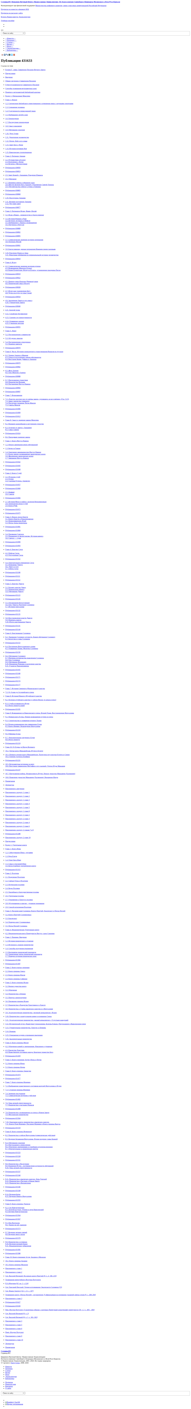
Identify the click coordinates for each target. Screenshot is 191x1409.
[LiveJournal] (7, 54)
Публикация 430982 (12, 367)
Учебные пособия (7, 21)
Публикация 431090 (12, 542)
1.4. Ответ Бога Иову (13, 860)
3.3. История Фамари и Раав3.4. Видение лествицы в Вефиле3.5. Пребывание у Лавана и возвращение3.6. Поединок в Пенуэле (21, 222)
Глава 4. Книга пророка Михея (17, 1043)
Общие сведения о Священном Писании (20, 81)
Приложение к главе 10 (14, 1340)
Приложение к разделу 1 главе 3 (17, 800)
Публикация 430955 (12, 327)
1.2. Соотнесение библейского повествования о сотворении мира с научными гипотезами (39, 103)
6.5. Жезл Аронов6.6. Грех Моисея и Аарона (15, 372)
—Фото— (9, 46)
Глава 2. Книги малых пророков (17, 967)
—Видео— (9, 44)
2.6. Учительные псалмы (14, 896)
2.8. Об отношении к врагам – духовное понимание (24, 903)
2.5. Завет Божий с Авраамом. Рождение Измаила (24, 175)
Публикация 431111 (12, 576)
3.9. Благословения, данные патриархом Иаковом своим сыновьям (30, 249)
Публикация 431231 (12, 760)
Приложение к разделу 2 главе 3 (17, 819)
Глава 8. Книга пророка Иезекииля (18, 1132)
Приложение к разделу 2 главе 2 (17, 815)
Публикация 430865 (12, 190)
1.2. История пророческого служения (19, 941)
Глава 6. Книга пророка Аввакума (18, 1071)
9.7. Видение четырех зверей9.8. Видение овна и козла (16, 1233)
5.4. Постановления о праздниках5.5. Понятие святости (18, 343)
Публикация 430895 (12, 236)
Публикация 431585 (12, 1250)
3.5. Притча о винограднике (16, 998)
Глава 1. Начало (11, 100)
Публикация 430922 (12, 278)
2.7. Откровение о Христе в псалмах (19, 900)
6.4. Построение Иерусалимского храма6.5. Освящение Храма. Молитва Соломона (21, 647)
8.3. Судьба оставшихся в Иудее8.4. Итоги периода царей (17, 704)
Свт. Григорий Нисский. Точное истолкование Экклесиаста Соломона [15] (33, 1287)
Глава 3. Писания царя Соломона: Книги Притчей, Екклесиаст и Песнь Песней (35, 911)
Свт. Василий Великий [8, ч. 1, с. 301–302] (21, 1317)
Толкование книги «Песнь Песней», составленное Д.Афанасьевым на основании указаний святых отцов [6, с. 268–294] (50, 1295)
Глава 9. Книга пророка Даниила (17, 1204)
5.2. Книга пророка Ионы (15, 1063)
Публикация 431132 (12, 610)
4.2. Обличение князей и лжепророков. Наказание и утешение (28, 1046)
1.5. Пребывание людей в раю (16, 115)
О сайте (8, 1388)
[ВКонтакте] (5, 54)
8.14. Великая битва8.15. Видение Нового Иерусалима (18, 1195)
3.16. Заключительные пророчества (18, 1039)
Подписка (9, 1382)
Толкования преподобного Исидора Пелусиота (23, 1280)
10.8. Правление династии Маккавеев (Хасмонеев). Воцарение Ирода (31, 777)
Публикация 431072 (12, 509)
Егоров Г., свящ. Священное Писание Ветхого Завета (25, 70)
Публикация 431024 (12, 433)
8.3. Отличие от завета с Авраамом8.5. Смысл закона (18, 429)
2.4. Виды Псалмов (12, 888)
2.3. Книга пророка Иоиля (15, 975)
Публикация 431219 (12, 743)
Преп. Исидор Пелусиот (14, 1332)
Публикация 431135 (12, 614)
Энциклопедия (11, 1376)
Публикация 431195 (12, 709)
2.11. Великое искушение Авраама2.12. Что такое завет (18, 203)
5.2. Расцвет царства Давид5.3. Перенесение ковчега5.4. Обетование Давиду (15, 589)
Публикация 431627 (12, 1302)
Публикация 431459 (12, 1056)
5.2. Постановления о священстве (18, 335)
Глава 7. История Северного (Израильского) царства (25, 688)
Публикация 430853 (12, 171)
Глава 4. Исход (10, 262)
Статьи (8, 1371)
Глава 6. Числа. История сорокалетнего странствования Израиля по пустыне (34, 352)
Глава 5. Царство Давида (14, 584)
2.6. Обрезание (10, 179)
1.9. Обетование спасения (15, 130)
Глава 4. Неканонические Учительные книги (22, 930)
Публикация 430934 (12, 297)
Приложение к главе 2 (13, 1272)
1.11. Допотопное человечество (17, 137)
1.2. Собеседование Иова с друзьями (19, 853)
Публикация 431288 (12, 834)
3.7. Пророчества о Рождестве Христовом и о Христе (25, 1005)
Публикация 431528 (12, 1156)
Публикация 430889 (12, 228)
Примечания (10, 781)
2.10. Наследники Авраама (15, 198)
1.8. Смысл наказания (13, 126)
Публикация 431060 (12, 488)
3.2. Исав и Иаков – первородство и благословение (24, 215)
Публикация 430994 (12, 388)
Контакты (9, 1386)
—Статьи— (9, 42)
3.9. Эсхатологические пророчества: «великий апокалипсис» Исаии (31, 1013)
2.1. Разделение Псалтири (15, 877)
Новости (8, 1367)
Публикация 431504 (12, 1118)
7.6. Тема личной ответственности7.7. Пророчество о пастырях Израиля (19, 1104)
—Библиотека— (11, 50)
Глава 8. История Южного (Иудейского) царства (23, 696)
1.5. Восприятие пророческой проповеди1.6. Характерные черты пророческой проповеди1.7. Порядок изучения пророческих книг (23, 954)
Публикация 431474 (12, 1075)
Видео (7, 1373)
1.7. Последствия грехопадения (17, 122)
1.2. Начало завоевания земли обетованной (21, 445)
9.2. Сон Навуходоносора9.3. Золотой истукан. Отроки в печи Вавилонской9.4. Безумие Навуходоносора (24, 1210)
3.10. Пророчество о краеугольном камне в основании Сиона (28, 1016)
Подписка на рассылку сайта (12, 13)
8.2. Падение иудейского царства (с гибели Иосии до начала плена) (30, 700)
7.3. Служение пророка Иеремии (17, 1090)
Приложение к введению (14, 789)
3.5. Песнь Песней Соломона (16, 926)
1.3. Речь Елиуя (11, 856)
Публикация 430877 (12, 207)
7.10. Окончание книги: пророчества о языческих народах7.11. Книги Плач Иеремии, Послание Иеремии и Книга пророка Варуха (32, 1123)
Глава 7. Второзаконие (13, 395)
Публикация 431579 (12, 1238)
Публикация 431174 (12, 681)
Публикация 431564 (12, 1215)
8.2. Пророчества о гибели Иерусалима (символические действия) (30, 1135)
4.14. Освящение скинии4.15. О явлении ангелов (14, 322)
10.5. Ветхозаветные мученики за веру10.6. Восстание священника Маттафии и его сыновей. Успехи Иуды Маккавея (35, 765)
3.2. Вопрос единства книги (15, 986)
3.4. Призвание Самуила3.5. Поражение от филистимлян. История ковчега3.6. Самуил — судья (24, 536)
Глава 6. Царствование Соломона (18, 633)
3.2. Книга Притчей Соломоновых (18, 915)
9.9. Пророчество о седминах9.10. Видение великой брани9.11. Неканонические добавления (18, 1244)
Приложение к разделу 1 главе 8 (17, 811)
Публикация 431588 (12, 1253)
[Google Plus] (14, 54)
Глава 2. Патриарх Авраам (15, 156)
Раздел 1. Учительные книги (16, 845)
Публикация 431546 (12, 1187)
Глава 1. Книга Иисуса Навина (17, 441)
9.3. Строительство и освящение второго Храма (23, 721)
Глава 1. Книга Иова (13, 849)
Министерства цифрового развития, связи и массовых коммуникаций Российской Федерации (70, 6)
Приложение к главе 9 (13, 1336)
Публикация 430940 (12, 306)
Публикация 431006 (12, 409)
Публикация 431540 (12, 1175)
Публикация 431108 (12, 572)
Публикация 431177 (12, 685)
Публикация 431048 (12, 469)
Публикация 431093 (12, 546)
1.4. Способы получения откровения (19, 948)
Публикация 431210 (12, 730)
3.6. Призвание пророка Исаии (17, 1001)
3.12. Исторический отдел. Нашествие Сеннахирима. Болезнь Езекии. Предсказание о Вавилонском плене (45, 1024)
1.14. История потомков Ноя (16, 149)
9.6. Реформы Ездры (13, 734)
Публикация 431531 (12, 1160)
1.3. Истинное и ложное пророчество (19, 945)
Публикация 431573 (12, 1229)
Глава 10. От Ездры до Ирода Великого (20, 747)
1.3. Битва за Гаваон (12, 448)
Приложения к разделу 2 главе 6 (17, 826)
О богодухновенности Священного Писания (22, 85)
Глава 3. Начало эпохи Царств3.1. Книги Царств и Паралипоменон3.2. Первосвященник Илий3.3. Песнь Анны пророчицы (19, 520)
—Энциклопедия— (12, 48)
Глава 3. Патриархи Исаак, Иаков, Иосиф (20, 211)
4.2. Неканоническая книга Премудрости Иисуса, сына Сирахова (29, 933)
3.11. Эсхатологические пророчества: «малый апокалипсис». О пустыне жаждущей (36, 1020)
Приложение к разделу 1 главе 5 (17, 807)
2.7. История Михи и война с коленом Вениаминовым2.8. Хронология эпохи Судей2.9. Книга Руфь (25, 504)
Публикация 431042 (12, 462)
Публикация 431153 (12, 643)
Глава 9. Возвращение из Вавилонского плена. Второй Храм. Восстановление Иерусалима (39, 713)
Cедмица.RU (6, 1351)
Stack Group (15, 1363)
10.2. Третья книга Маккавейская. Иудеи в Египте (24, 751)
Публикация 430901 (12, 245)
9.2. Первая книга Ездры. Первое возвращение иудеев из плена (29, 717)
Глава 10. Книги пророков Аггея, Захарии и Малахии (25, 1257)
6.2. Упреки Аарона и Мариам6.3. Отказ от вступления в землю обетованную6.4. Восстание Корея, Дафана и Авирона (23, 357)
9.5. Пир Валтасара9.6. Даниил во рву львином (15, 1224)
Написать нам (10, 1384)
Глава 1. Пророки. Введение (16, 937)
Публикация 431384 (12, 960)
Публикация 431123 (12, 595)
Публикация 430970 (12, 348)
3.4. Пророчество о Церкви (15, 994)
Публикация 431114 (12, 580)
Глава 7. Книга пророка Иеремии (17, 1082)
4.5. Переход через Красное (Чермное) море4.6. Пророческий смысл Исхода (21, 282)
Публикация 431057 (12, 485)
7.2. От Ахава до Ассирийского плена (19, 692)
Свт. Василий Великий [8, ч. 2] (17, 1313)
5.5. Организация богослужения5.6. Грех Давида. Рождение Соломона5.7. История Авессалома (19, 605)
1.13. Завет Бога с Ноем (14, 145)
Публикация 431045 (12, 466)
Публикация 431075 (12, 513)
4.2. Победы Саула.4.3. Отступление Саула (14, 554)
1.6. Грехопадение (12, 118)
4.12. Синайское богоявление (16, 314)
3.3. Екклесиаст (11, 918)
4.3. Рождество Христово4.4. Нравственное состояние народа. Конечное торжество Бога (29, 1051)
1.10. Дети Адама (11, 134)
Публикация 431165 (12, 670)
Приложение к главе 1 (13, 1268)
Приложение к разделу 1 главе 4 (17, 804)
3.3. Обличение (11, 990)
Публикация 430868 (12, 194)
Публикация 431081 (12, 527)
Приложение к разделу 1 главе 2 (17, 796)
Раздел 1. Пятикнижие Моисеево (17, 96)
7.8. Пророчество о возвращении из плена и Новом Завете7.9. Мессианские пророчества (27, 1114)
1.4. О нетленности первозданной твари (20, 111)
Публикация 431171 (12, 677)
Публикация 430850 (12, 168)
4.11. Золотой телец (12, 310)
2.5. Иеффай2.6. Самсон (9, 493)
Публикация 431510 (12, 1128)
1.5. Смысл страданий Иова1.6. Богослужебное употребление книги (20, 865)
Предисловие (10, 73)
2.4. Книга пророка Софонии (16, 979)
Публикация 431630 (12, 1306)
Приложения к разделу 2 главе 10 (18, 837)
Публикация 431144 (12, 629)
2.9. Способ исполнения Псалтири (18, 907)
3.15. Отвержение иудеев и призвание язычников (24, 1035)
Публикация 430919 (12, 274)
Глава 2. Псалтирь (12, 873)
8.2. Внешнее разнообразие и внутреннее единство (24, 424)
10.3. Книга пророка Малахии (16, 1265)
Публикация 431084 (12, 530)
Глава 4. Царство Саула (14, 549)
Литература (9, 785)
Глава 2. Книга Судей (13, 473)
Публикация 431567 (12, 1219)
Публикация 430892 (12, 232)
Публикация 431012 (12, 416)
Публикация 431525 (12, 1153)
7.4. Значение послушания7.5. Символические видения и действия (20, 1094)
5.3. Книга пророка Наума (15, 1067)
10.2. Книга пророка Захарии (16, 1261)
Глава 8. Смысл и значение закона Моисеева (22, 420)
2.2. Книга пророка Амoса (15, 971)
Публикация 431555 (12, 1200)
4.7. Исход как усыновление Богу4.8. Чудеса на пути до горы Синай (18, 292)
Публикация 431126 (12, 599)
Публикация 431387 (12, 964)
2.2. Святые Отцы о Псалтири (16, 881)
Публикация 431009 (12, 413)
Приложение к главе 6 (13, 1329)
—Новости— (10, 38)
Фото (7, 1375)
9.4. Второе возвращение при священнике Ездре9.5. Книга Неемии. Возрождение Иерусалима (23, 725)
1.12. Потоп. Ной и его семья (16, 141)
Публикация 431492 (12, 1099)
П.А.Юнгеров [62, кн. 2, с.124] (16, 1283)
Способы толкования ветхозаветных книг (21, 88)
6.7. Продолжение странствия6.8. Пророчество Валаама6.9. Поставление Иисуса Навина (17, 382)
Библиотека (9, 1378)
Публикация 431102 (12, 559)
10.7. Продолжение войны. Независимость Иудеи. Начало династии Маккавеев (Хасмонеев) (40, 774)
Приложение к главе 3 (13, 1298)
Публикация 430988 (12, 376)
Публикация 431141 (12, 626)
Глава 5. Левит (10, 331)
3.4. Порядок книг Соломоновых (17, 922)
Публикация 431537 (12, 1172)
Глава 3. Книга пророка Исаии (16, 983)
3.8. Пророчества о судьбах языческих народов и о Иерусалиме (29, 1009)
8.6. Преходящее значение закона (17, 437)
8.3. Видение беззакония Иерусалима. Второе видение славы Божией (31, 1139)
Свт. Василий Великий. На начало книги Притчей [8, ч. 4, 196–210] (30, 1276)
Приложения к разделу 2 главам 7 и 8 (19, 830)
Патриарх (9, 1369)
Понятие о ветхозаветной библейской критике (22, 92)
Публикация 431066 (12, 498)
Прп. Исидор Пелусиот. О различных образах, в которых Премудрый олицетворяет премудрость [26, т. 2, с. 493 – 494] (50, 1310)
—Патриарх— (10, 40)
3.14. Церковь (10, 1031)
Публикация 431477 (12, 1078)
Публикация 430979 (12, 363)
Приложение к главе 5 (13, 1325)
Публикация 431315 (12, 870)
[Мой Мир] (9, 54)
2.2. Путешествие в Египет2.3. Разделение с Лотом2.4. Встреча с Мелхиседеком (16, 162)
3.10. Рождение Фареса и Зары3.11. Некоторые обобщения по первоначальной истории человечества (31, 254)
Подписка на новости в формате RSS (15, 9)
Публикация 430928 (12, 287)
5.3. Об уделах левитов (14, 338)
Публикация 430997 (12, 392)
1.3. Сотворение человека (15, 107)
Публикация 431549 (12, 1191)
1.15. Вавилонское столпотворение (18, 152)
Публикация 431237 (12, 770)
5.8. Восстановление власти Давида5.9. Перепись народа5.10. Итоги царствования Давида (18, 620)
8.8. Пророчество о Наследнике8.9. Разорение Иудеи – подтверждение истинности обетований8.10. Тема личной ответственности (29, 1166)
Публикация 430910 (12, 259)
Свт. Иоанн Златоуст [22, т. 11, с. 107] (19, 1291)
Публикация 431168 (12, 673)
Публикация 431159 (12, 652)
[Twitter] (12, 54)
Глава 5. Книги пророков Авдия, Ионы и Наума (23, 1060)
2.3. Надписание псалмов (14, 885)
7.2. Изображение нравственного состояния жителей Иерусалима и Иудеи (33, 1086)
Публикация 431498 (12, 1109)
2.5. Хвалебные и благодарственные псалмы (22, 892)
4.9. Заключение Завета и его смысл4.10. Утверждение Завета (18, 301)
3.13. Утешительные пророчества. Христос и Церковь (25, 1028)
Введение (9, 77)
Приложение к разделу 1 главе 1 (17, 792)
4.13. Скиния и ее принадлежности (18, 317)
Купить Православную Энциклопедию (15, 17)
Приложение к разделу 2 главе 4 (17, 822)
